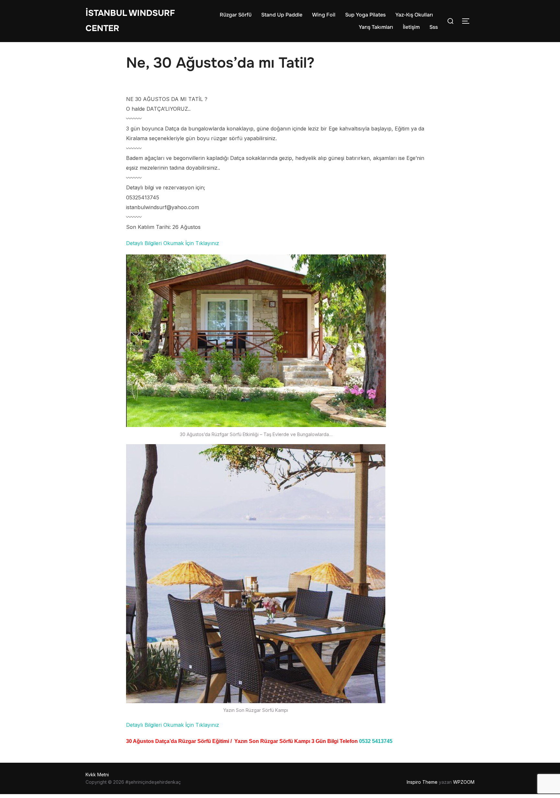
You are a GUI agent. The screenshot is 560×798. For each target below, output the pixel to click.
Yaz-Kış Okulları (414, 14)
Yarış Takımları (376, 27)
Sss (433, 27)
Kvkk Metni (97, 774)
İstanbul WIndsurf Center (130, 21)
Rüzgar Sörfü (235, 14)
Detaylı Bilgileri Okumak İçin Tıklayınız (172, 243)
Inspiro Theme (422, 782)
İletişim (411, 27)
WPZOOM (463, 782)
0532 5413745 (375, 741)
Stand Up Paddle (281, 14)
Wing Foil (323, 14)
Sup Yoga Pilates (365, 14)
